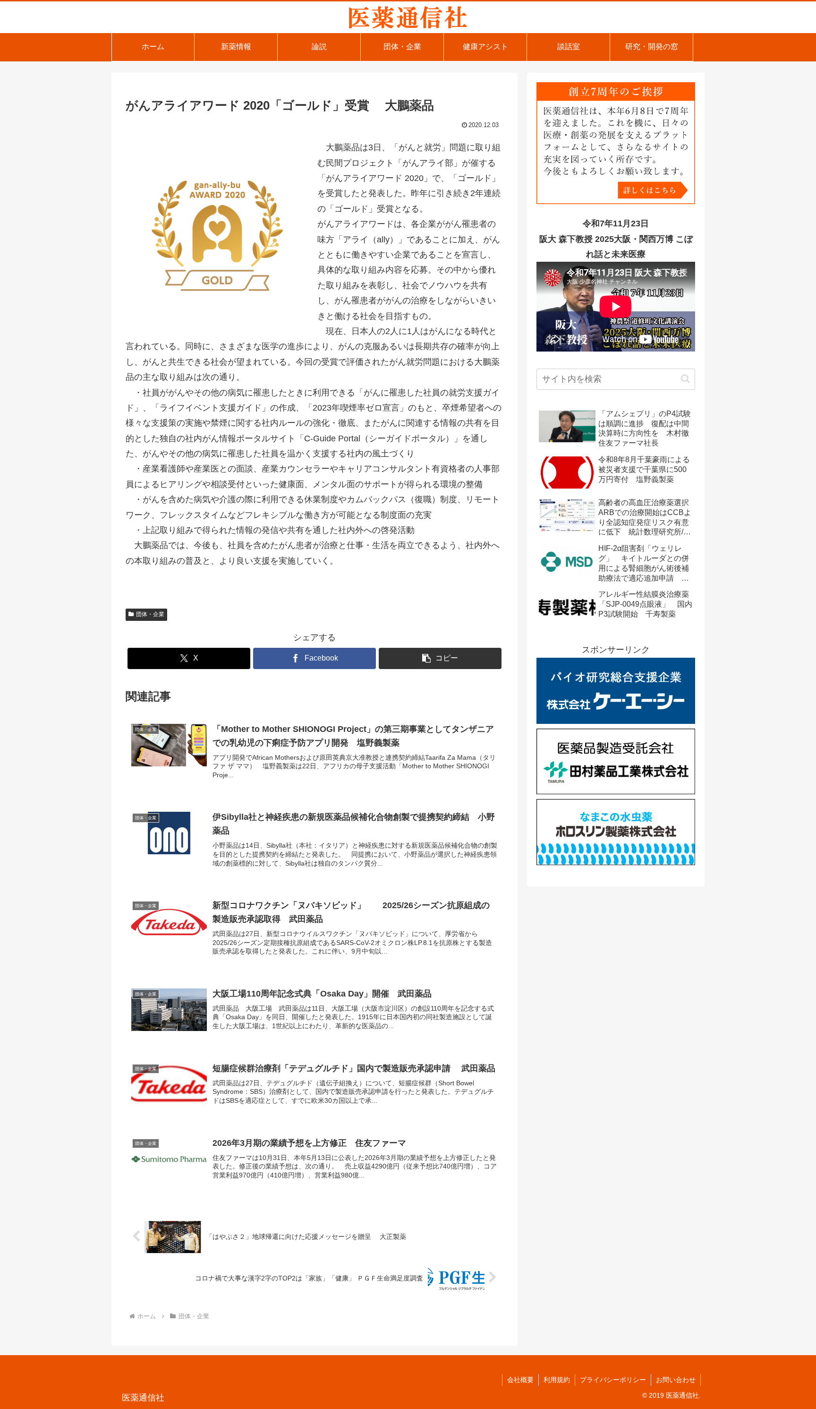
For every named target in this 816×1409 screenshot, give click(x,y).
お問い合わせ (676, 1379)
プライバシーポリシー (613, 1379)
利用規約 (557, 1379)
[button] (440, 658)
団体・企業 (150, 614)
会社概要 (520, 1379)
